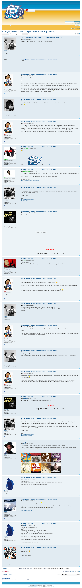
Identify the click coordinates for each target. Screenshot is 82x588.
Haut (79, 55)
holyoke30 (25, 479)
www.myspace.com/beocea (26, 510)
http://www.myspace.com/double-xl (27, 199)
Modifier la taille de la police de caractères (78, 25)
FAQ (73, 28)
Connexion (77, 28)
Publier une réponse (4, 34)
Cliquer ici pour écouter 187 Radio (19, 25)
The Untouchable (26, 171)
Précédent (5, 568)
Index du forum (31, 25)
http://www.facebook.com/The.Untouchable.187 (30, 180)
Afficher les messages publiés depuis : (25, 568)
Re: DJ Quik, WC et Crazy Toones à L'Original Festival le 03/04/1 (41, 37)
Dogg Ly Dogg (26, 100)
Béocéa (24, 500)
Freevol (5, 199)
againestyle (25, 212)
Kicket (24, 75)
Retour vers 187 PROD (7, 574)
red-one (24, 39)
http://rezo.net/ (30, 451)
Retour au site (7, 25)
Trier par (46, 568)
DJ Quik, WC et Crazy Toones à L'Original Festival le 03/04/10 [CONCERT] (28, 32)
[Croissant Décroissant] (63, 568)
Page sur (72, 33)
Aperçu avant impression (76, 25)
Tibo (24, 443)
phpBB (35, 585)
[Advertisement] (50, 65)
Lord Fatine (25, 148)
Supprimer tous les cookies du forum (58, 583)
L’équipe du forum (46, 583)
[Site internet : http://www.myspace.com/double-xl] (4, 205)
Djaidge (24, 260)
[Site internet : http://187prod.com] (4, 94)
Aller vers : (59, 574)
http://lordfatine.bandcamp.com (53, 164)
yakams (24, 525)
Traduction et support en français (34, 586)
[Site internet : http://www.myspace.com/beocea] (4, 518)
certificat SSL (51, 586)
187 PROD (37, 25)
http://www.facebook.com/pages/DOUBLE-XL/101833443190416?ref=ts (35, 201)
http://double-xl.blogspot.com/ (26, 200)
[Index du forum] (14, 11)
